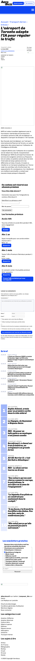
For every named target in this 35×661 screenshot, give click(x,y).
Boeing (3, 649)
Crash (3, 651)
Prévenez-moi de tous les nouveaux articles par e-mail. (16, 328)
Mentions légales (7, 608)
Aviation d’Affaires (7, 618)
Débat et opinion (6, 624)
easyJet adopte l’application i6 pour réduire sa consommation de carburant (20, 387)
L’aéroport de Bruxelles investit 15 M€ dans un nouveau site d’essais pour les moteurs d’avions (20, 374)
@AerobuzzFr (5, 596)
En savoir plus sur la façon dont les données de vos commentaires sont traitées (17, 337)
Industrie (10, 391)
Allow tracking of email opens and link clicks (13, 322)
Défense (4, 626)
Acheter (6, 230)
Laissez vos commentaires (7, 51)
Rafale (3, 655)
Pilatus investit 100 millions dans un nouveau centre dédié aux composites (21, 394)
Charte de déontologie (8, 604)
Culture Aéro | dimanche (13, 565)
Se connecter (29, 3)
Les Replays (5, 600)
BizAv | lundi (9, 554)
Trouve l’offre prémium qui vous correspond (14, 279)
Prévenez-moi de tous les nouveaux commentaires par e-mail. (16, 326)
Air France (4, 645)
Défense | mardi (10, 556)
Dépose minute (6, 628)
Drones (3, 653)
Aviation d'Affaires (12, 354)
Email (2, 316)
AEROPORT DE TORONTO (7, 55)
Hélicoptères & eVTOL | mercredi (16, 558)
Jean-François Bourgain (29, 49)
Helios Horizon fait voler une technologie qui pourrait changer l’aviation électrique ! (19, 367)
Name (3, 313)
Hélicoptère (5, 630)
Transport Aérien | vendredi (15, 561)
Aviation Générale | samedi (14, 563)
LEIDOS (3, 56)
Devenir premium (18, 3)
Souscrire (6, 245)
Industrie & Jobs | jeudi (13, 559)
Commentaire (5, 298)
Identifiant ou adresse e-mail (12, 200)
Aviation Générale (12, 363)
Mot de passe (6, 206)
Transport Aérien (6, 47)
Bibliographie (5, 647)
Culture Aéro (5, 622)
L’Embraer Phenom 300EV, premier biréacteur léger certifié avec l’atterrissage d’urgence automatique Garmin (21, 359)
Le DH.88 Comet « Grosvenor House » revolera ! (20, 380)
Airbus (3, 643)
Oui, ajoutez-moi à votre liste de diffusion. (12, 319)
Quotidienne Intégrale (13, 552)
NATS (2, 58)
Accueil (4, 22)
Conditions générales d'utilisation (12, 606)
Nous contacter (6, 610)
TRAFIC (3, 59)
